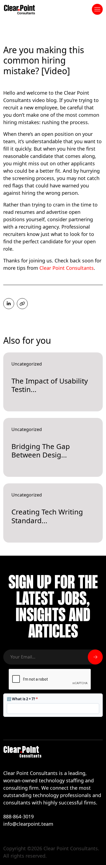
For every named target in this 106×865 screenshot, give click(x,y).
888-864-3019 (18, 816)
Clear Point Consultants (66, 268)
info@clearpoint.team (28, 824)
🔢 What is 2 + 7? (22, 698)
